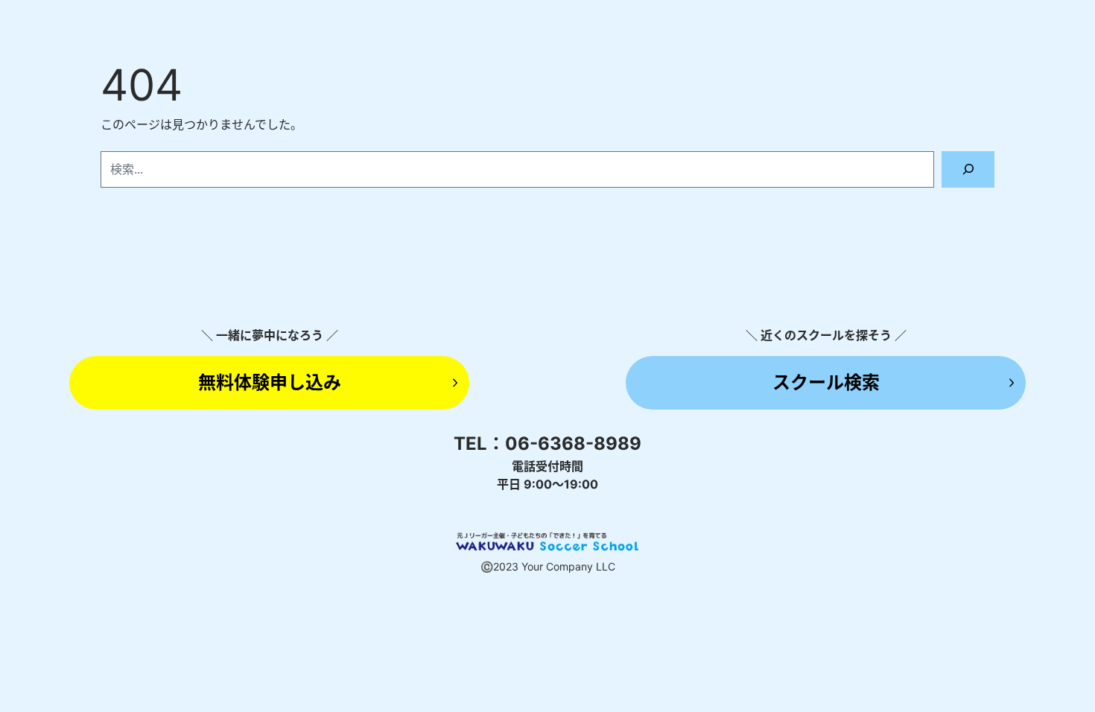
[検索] (968, 169)
